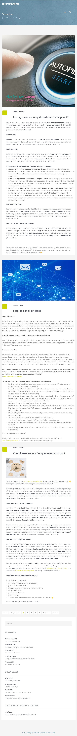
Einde (55, 613)
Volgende (46, 613)
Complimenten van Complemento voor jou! (39, 453)
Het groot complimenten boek (57, 568)
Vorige (13, 613)
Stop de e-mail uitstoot (27, 310)
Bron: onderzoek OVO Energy (12, 376)
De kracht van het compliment (24, 571)
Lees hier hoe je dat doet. (10, 441)
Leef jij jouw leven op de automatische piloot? (40, 116)
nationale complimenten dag (32, 481)
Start (12, 18)
